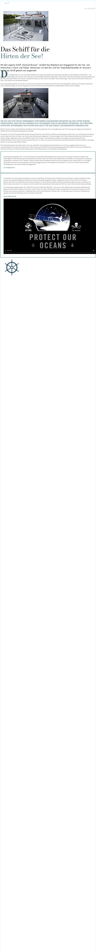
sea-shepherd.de (9, 167)
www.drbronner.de (10, 196)
